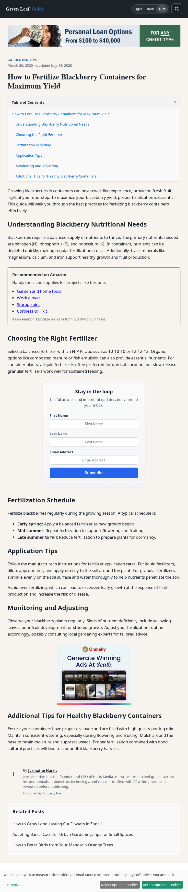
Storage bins (28, 304)
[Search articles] (176, 8)
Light (138, 9)
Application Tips (29, 155)
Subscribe (94, 473)
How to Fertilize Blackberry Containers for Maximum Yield (61, 113)
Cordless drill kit (32, 311)
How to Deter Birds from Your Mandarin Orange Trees (62, 845)
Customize (12, 884)
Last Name (59, 433)
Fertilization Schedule (33, 145)
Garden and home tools (39, 291)
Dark (150, 9)
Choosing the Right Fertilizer (39, 134)
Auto (162, 9)
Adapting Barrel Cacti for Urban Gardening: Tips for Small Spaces (72, 834)
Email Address (61, 452)
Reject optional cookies (120, 884)
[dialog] (94, 881)
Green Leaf (25, 8)
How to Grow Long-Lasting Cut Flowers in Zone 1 (57, 824)
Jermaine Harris (42, 770)
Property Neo (52, 793)
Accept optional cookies (162, 884)
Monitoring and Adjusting (37, 166)
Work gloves (28, 298)
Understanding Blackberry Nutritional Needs (52, 124)
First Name (59, 415)
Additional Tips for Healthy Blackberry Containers (56, 176)
